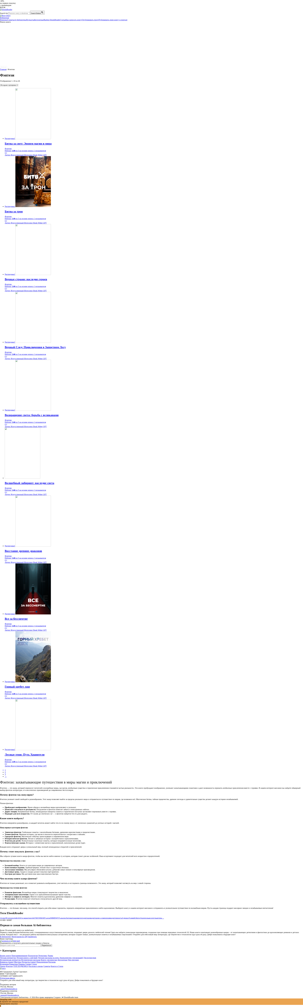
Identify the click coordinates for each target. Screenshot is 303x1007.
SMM (52, 918)
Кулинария (4, 964)
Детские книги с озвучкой (26, 958)
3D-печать (9, 918)
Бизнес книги (5, 956)
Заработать (32, 937)
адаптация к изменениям (101, 918)
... (163, 918)
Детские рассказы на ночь (48, 958)
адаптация (87, 918)
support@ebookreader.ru (9, 995)
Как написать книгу (74, 20)
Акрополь (144, 918)
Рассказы (52, 962)
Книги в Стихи (57, 966)
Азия (131, 918)
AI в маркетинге (26, 918)
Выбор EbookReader (52, 20)
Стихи (34, 964)
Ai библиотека (20, 20)
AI (19, 918)
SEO (37, 918)
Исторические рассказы (30, 960)
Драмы (50, 956)
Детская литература (8, 958)
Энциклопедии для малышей (71, 958)
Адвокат (125, 918)
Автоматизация (72, 918)
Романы (21, 964)
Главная (3, 69)
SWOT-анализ (60, 918)
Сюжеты (10, 20)
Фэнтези (9, 966)
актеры (159, 918)
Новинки (3, 20)
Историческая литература (10, 960)
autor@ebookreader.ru (8, 989)
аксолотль (152, 918)
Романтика (13, 964)
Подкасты (30, 20)
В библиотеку (5, 937)
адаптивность (116, 918)
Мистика (17, 962)
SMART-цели (44, 918)
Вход (8, 16)
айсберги (136, 918)
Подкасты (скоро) (29, 962)
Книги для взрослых (49, 960)
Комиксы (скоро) (7, 962)
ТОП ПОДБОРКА (20, 966)
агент (80, 918)
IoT (34, 918)
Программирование (19, 956)
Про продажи (73, 960)
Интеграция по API (19, 937)
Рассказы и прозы (36, 966)
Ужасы (2, 966)
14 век (2, 918)
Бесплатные (39, 20)
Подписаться (46, 945)
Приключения (42, 962)
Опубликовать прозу (90, 20)
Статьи (63, 20)
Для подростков (89, 958)
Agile (15, 918)
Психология (33, 956)
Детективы (42, 956)
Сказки (28, 964)
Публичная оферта (7, 978)
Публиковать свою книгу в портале (113, 20)
